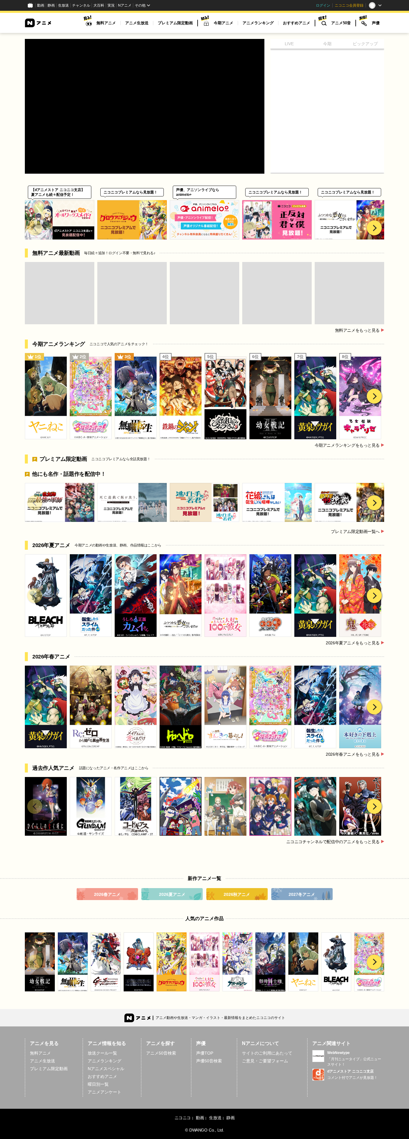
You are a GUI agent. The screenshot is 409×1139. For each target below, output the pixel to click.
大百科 (98, 5)
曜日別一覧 (98, 1084)
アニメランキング (258, 23)
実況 (111, 5)
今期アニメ (223, 23)
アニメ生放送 (137, 23)
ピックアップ (365, 43)
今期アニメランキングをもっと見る (347, 445)
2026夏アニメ (172, 894)
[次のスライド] (374, 227)
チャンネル (81, 5)
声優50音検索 (209, 1060)
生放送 (63, 5)
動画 (40, 5)
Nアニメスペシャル (106, 1068)
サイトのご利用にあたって (267, 1053)
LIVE (289, 43)
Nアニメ (124, 5)
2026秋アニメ (237, 894)
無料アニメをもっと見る (357, 330)
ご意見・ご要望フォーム (265, 1060)
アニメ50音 (341, 23)
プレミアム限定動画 (175, 23)
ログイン (323, 5)
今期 (327, 43)
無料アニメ (106, 23)
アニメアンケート (104, 1092)
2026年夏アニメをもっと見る (353, 642)
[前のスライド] (34, 227)
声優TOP (204, 1053)
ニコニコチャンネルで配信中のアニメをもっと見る (333, 841)
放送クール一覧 (102, 1053)
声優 (376, 23)
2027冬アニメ (302, 894)
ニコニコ (183, 1117)
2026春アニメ (107, 894)
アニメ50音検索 (161, 1053)
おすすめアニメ (296, 23)
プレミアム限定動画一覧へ (355, 531)
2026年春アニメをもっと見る (353, 754)
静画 (51, 5)
